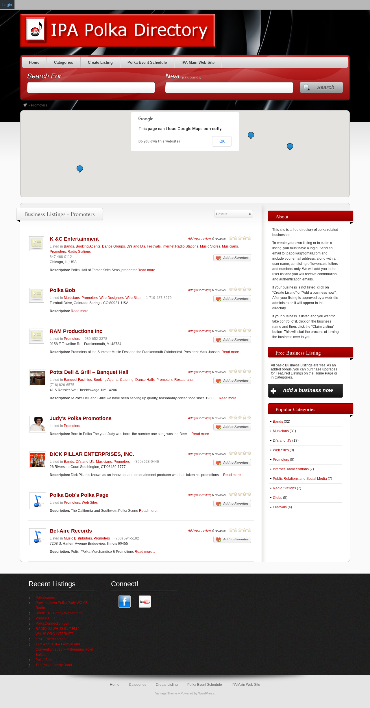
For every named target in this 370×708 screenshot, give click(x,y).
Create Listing (100, 62)
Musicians (230, 246)
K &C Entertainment (74, 239)
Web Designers (111, 298)
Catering (127, 380)
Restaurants (183, 380)
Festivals (154, 246)
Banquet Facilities (78, 380)
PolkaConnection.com (53, 623)
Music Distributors (78, 538)
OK (222, 141)
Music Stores (210, 246)
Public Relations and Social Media (300, 479)
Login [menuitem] (7, 4)
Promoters (58, 252)
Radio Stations (79, 252)
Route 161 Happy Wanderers (59, 613)
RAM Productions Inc (76, 331)
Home (34, 62)
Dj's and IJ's (136, 246)
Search (325, 87)
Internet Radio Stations (180, 246)
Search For (44, 76)
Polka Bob (62, 290)
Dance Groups (113, 246)
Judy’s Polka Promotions (81, 418)
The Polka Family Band (54, 665)
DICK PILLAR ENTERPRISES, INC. (92, 454)
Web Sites (133, 298)
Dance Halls (145, 380)
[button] (79, 169)
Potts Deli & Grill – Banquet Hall (89, 372)
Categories (63, 62)
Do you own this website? (159, 141)
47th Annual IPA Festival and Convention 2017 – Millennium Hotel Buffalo (64, 649)
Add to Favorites (236, 257)
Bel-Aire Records (71, 531)
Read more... (148, 270)
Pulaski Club (46, 618)
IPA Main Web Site (198, 62)
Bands (69, 246)
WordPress (206, 693)
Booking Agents (88, 246)
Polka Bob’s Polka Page (79, 495)
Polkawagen (45, 597)
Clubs (277, 498)
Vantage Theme (166, 693)
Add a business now (308, 390)
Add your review (199, 238)
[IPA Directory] (25, 105)
